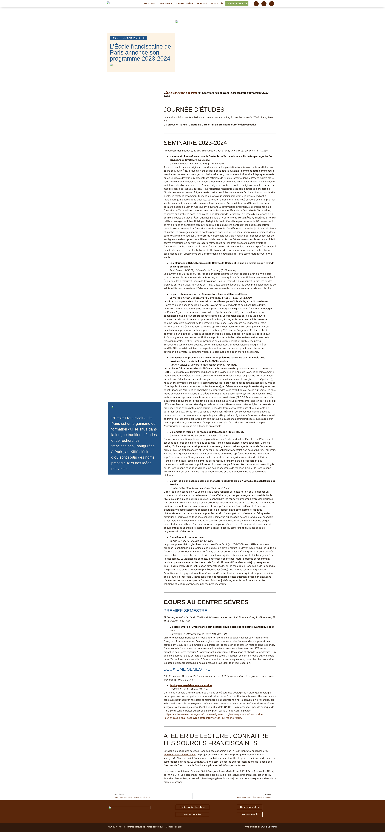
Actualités (217, 3)
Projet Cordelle (237, 3)
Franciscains (148, 3)
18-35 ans (202, 3)
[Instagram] (263, 3)
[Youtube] (271, 3)
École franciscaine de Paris (181, 92)
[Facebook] (256, 3)
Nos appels (166, 3)
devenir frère (184, 3)
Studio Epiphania (269, 827)
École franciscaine (128, 38)
